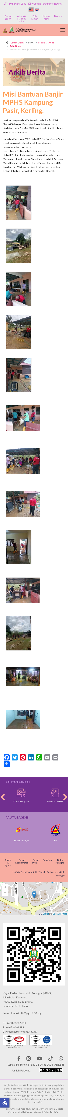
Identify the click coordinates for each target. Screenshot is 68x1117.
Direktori (58, 16)
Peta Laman (34, 17)
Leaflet (45, 913)
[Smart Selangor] (17, 830)
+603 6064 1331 (16, 3)
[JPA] (51, 830)
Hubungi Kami (46, 17)
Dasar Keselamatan (22, 861)
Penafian (47, 860)
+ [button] (5, 887)
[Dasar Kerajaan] (17, 792)
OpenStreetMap (60, 913)
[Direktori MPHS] (51, 792)
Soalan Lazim (8, 17)
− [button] (5, 892)
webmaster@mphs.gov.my (47, 3)
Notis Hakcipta (60, 861)
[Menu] (62, 30)
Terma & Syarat (8, 863)
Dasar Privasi (35, 861)
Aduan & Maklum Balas (21, 19)
